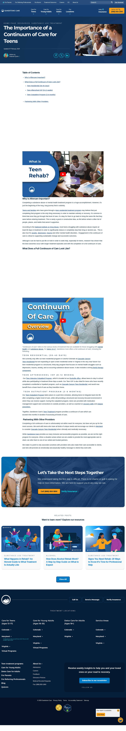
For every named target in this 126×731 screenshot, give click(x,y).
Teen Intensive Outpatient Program (39, 378)
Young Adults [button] (46, 11)
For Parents (6, 675)
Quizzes (4, 687)
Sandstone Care (33, 434)
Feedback (36, 674)
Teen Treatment (49, 412)
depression (42, 233)
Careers (35, 671)
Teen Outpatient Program (35, 395)
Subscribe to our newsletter (94, 680)
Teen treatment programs (12, 664)
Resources (24, 23)
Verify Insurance (69, 491)
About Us (37, 664)
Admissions (37, 667)
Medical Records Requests (42, 681)
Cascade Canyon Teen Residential (43, 429)
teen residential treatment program (68, 210)
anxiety (34, 233)
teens (49, 349)
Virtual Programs (9, 651)
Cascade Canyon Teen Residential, (75, 384)
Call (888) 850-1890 (49, 491)
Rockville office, (75, 378)
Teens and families (29, 210)
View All (63, 579)
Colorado (5, 630)
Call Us (75, 600)
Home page (10, 23)
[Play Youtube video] (63, 174)
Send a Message (92, 600)
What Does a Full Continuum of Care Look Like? (42, 82)
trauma (49, 233)
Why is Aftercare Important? (35, 77)
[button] (56, 55)
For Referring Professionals (13, 679)
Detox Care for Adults (10, 671)
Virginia (5, 646)
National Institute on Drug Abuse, (47, 227)
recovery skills (88, 404)
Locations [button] (70, 11)
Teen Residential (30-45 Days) (38, 86)
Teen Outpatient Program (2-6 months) (41, 95)
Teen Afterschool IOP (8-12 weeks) (40, 90)
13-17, (54, 349)
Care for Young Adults (10, 668)
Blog (3, 683)
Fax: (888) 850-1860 (39, 684)
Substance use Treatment (47, 23)
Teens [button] (33, 11)
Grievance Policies (39, 677)
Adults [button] (58, 11)
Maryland (99, 426)
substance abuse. (37, 349)
